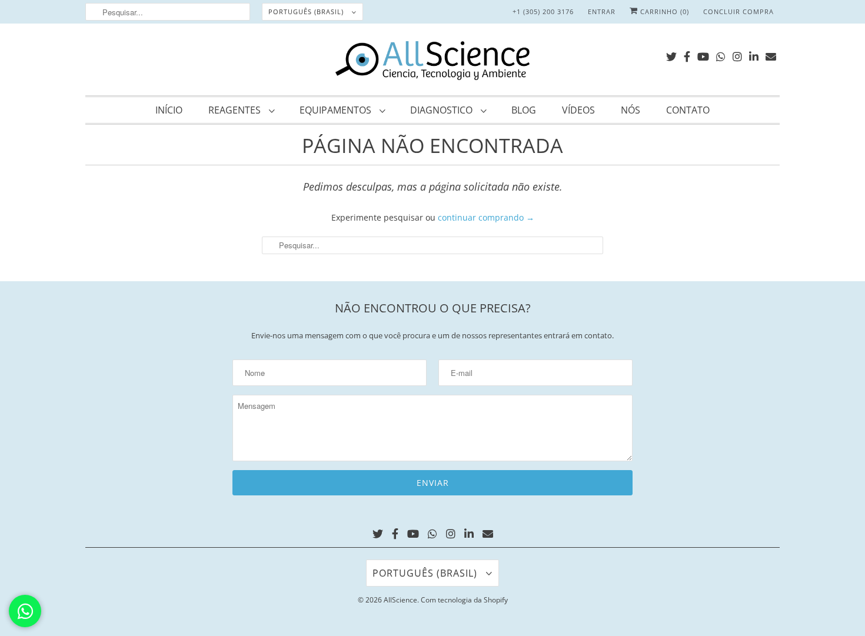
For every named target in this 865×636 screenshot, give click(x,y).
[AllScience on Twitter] (671, 54)
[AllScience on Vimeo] (721, 54)
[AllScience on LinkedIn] (753, 54)
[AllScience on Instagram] (737, 54)
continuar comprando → (486, 217)
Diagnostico (442, 110)
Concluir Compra (738, 11)
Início (168, 110)
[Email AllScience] (771, 54)
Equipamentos (337, 110)
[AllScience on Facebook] (687, 54)
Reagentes (235, 110)
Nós (630, 110)
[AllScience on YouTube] (703, 54)
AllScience (400, 600)
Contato (688, 110)
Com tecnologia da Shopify (464, 600)
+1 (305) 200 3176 (543, 11)
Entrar (602, 11)
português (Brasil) (307, 11)
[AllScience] (432, 62)
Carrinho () (663, 11)
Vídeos (578, 110)
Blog (523, 110)
